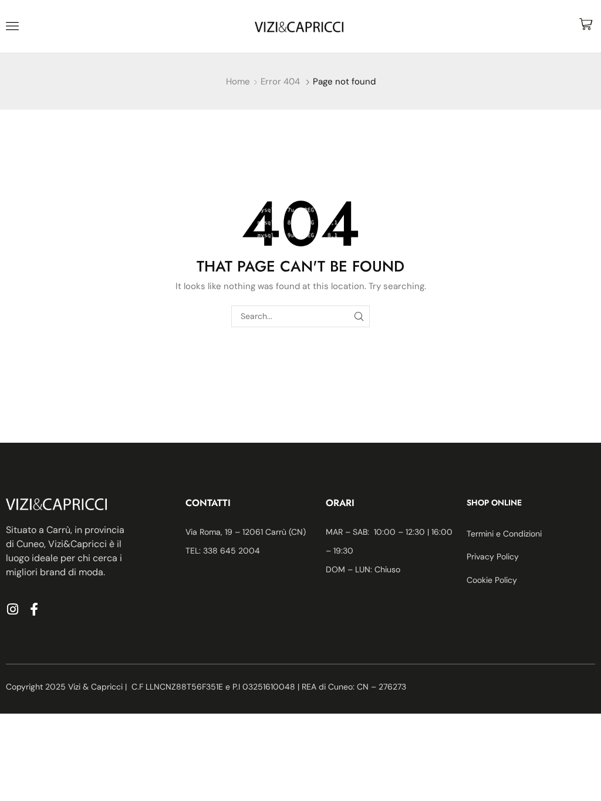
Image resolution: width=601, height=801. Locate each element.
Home (238, 81)
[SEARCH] (359, 316)
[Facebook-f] (34, 609)
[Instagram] (12, 609)
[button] (12, 25)
